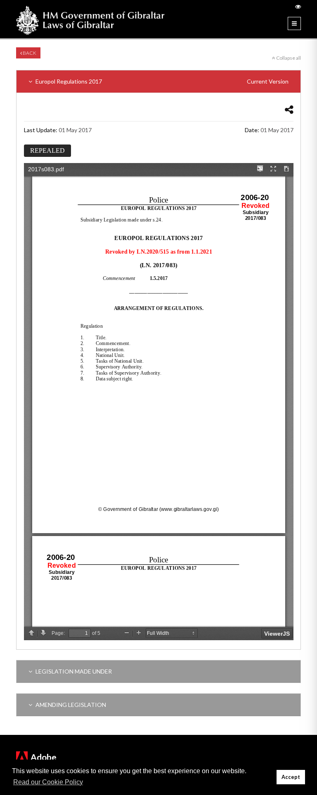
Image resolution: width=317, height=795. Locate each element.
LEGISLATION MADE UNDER (73, 671)
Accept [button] (291, 777)
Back (29, 53)
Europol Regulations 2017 (161, 81)
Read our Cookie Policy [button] (48, 782)
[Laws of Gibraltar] (90, 19)
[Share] (289, 109)
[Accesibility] (298, 6)
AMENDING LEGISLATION (70, 704)
